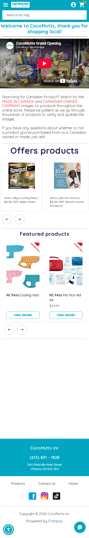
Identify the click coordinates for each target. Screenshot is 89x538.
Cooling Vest (22, 295)
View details (23, 315)
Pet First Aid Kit (65, 297)
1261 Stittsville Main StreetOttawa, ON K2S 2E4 (44, 467)
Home (73, 483)
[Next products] (19, 219)
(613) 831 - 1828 (44, 457)
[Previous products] (7, 219)
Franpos (55, 521)
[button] (8, 529)
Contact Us (46, 483)
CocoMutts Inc (44, 447)
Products (18, 483)
